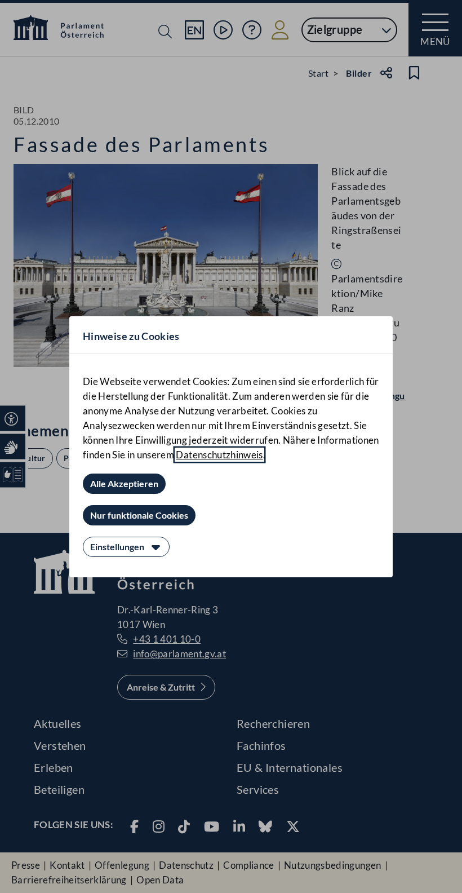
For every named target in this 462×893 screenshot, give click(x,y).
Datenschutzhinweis (219, 455)
